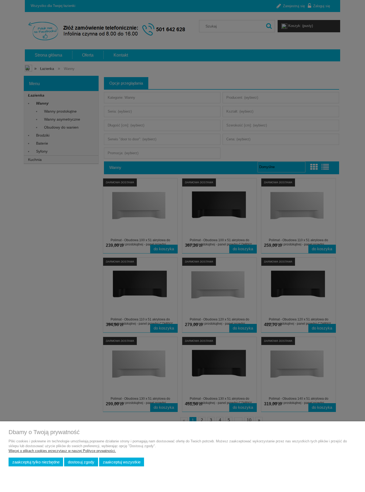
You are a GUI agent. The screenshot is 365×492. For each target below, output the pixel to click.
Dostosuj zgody (81, 462)
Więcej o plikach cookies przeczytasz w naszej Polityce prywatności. (62, 451)
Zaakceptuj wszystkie (122, 462)
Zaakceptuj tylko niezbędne (36, 462)
